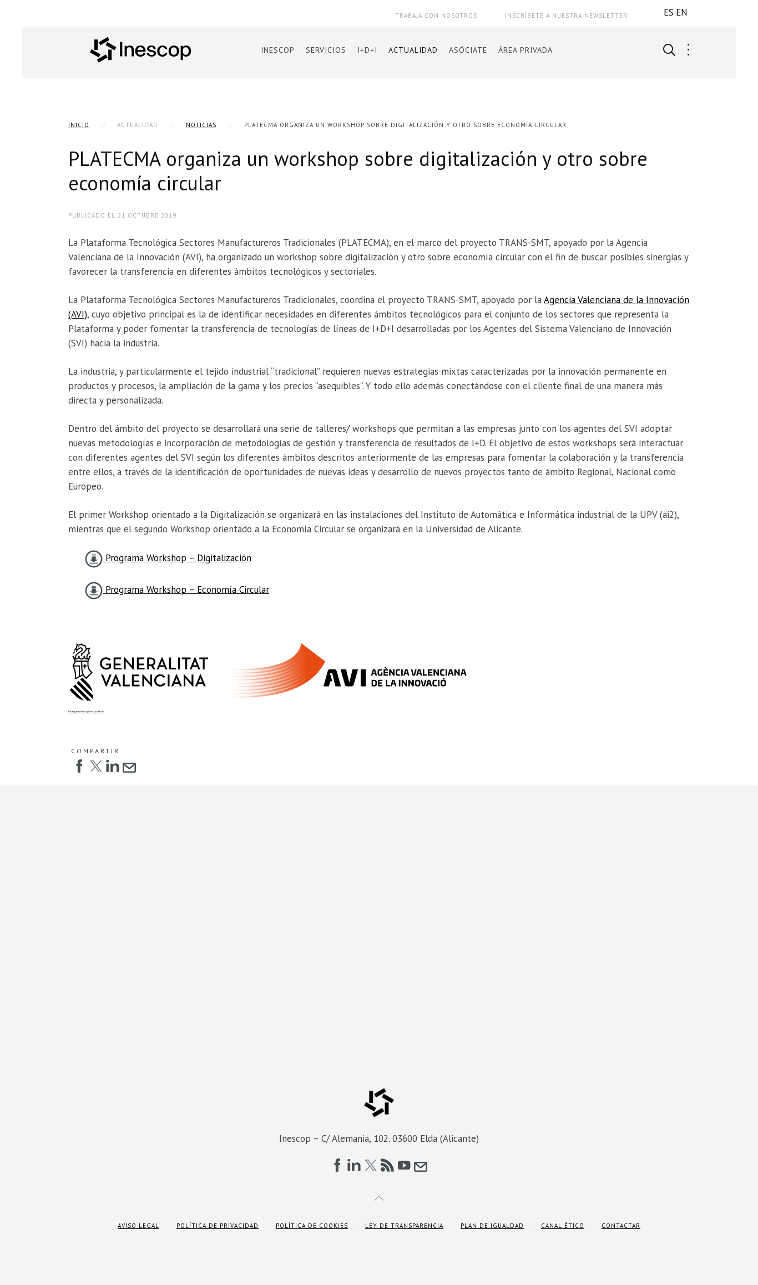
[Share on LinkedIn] (112, 766)
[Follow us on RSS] (387, 1165)
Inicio (78, 125)
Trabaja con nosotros (436, 15)
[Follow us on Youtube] (404, 1165)
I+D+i (367, 50)
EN (682, 12)
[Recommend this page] (129, 766)
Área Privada (525, 50)
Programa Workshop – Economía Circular (186, 589)
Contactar (621, 1225)
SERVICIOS (326, 50)
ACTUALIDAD (413, 50)
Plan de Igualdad (492, 1225)
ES (669, 12)
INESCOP (278, 50)
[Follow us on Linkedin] (354, 1165)
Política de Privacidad (217, 1225)
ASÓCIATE (468, 50)
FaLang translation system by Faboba (86, 711)
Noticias (201, 125)
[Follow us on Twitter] (370, 1165)
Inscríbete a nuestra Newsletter (566, 15)
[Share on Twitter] (96, 766)
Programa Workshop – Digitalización (177, 558)
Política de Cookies (312, 1225)
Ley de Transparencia (404, 1225)
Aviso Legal (138, 1225)
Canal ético (562, 1225)
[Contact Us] (420, 1165)
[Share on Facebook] (79, 766)
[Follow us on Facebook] (337, 1165)
